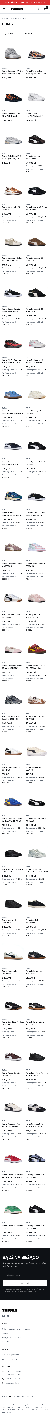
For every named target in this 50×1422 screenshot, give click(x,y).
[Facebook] (7, 1316)
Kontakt (5, 1342)
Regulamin (6, 1333)
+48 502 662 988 (14, 1379)
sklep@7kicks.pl (12, 1383)
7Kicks (11, 1396)
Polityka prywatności (11, 1337)
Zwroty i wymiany (10, 1359)
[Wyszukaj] (39, 9)
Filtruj (11, 34)
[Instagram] (3, 1316)
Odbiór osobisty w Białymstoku (16, 1329)
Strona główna (10, 19)
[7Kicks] (17, 9)
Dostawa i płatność (10, 1354)
